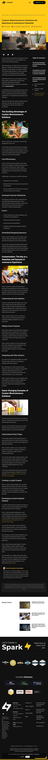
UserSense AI (40, 726)
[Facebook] (3, 713)
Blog (7, 15)
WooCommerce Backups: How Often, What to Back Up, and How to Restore (38, 614)
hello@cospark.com (17, 726)
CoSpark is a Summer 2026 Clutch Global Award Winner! (38, 602)
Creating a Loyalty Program (38, 89)
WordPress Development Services (40, 717)
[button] (30, 2)
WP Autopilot (40, 722)
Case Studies (28, 713)
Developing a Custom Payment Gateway (39, 94)
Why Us (27, 709)
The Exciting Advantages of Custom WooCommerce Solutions (39, 64)
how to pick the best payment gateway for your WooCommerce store (14, 519)
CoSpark (13, 563)
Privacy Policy (35, 746)
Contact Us (28, 703)
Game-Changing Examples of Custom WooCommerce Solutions (39, 79)
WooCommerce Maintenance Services (40, 711)
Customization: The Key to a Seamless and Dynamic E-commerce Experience (39, 72)
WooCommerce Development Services (40, 704)
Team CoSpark (29, 706)
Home (3, 15)
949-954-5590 (19, 722)
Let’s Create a (9, 642)
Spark (12, 647)
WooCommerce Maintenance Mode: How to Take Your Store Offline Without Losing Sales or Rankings (39, 625)
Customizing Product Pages (39, 84)
